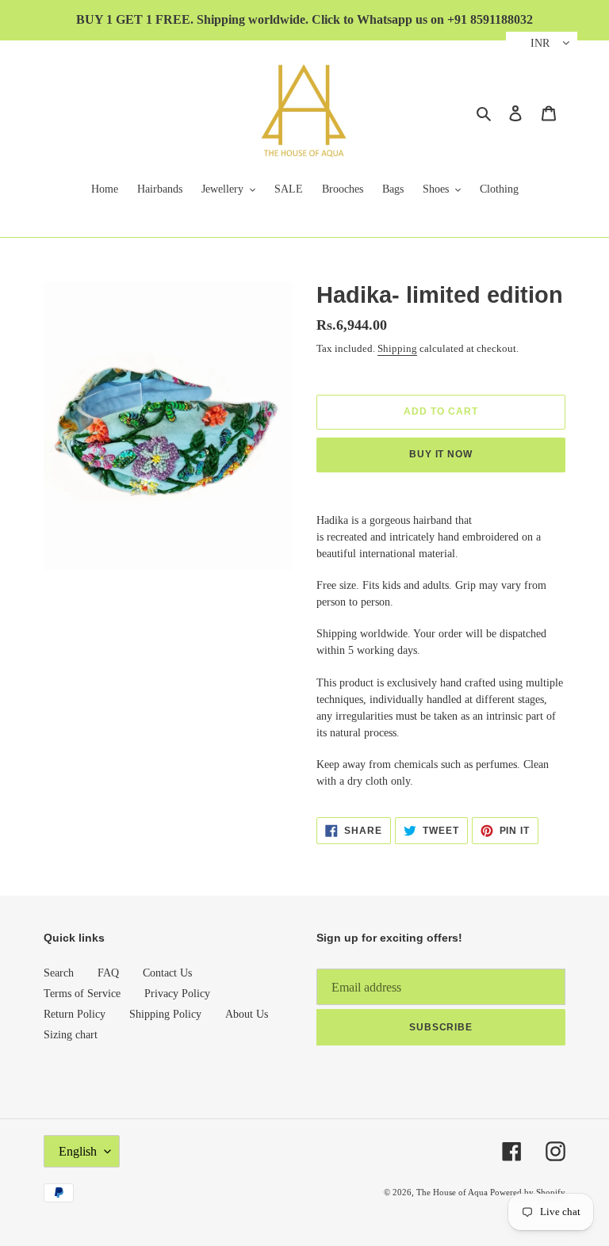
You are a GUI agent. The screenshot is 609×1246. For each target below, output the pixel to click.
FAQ (108, 973)
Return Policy (74, 1014)
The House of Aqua (453, 1192)
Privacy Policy (177, 993)
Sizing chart (71, 1035)
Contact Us (167, 973)
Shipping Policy (165, 1014)
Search (59, 973)
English (78, 1151)
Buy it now (441, 454)
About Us (246, 1014)
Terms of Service (82, 993)
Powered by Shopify (527, 1192)
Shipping (397, 348)
